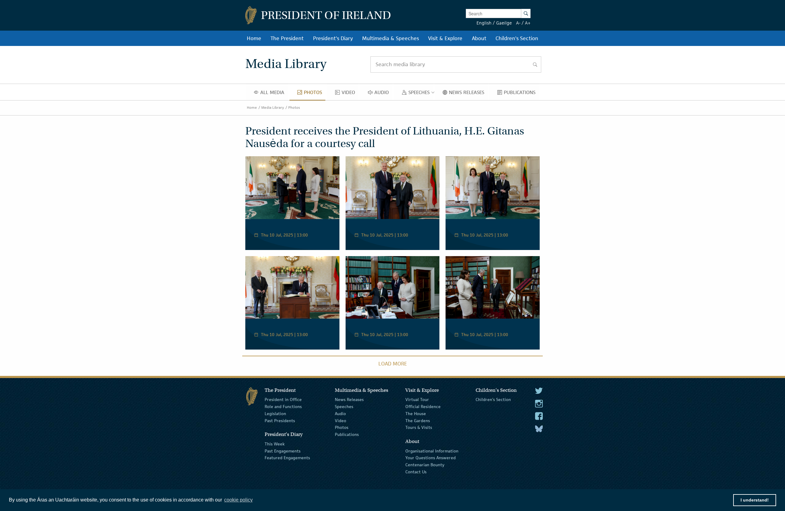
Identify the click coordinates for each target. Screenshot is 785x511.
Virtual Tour (417, 399)
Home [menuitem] (254, 38)
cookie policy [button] (238, 499)
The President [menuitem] (287, 38)
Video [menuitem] (350, 93)
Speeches (344, 406)
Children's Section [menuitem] (517, 38)
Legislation (275, 413)
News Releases (349, 399)
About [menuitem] (479, 38)
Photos (294, 107)
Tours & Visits (418, 427)
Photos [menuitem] (314, 93)
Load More (392, 363)
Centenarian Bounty (424, 464)
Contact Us (416, 472)
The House (415, 413)
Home (252, 107)
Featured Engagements (287, 457)
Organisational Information (431, 450)
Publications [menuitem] (521, 93)
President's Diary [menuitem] (333, 38)
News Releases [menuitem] (468, 93)
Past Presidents (280, 420)
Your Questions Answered (430, 457)
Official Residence (423, 406)
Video (340, 420)
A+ (527, 23)
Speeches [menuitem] (420, 93)
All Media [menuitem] (274, 93)
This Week (275, 444)
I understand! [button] (755, 500)
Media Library (272, 107)
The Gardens (417, 420)
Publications (347, 434)
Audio (340, 413)
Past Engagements (283, 450)
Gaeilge (504, 23)
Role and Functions (283, 406)
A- (518, 23)
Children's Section (493, 399)
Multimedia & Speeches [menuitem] (390, 38)
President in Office (283, 399)
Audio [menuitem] (383, 93)
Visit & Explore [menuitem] (445, 38)
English (484, 23)
